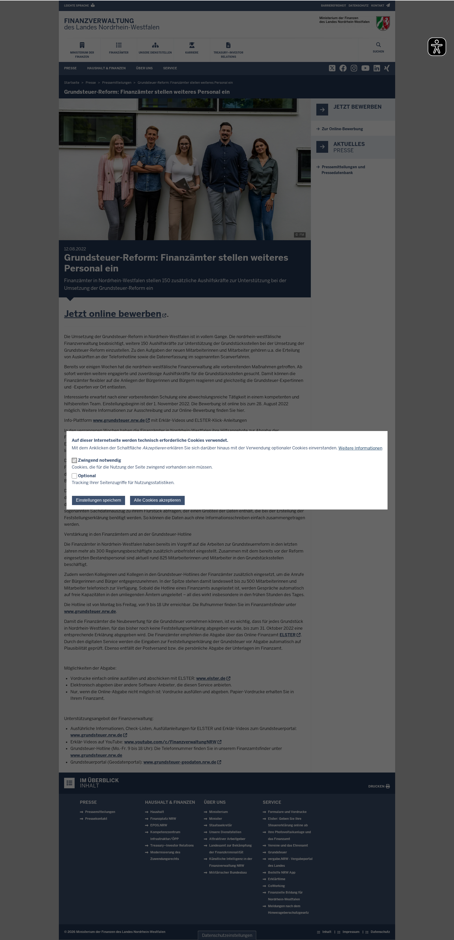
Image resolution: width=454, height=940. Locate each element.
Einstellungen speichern (98, 500)
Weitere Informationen (360, 448)
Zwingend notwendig (99, 460)
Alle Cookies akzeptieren (157, 500)
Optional (87, 476)
